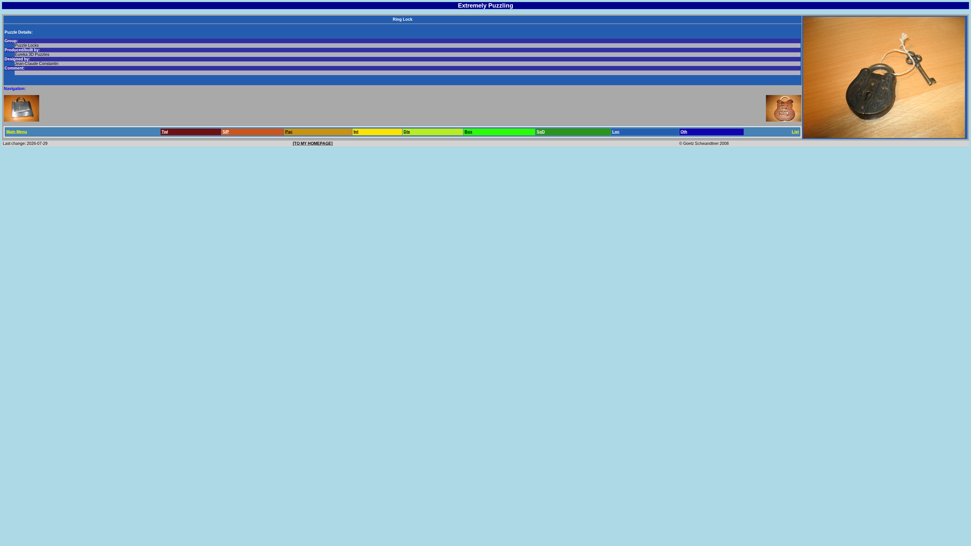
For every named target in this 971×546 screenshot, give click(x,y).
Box (468, 132)
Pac (289, 132)
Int (356, 132)
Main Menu (16, 132)
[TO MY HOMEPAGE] (313, 143)
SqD (541, 132)
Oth (683, 132)
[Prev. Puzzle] (21, 120)
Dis (407, 132)
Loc (616, 132)
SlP (226, 132)
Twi (165, 132)
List (795, 132)
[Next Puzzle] (783, 120)
